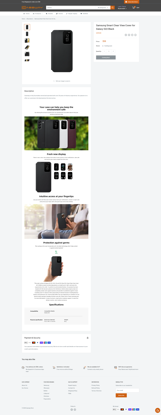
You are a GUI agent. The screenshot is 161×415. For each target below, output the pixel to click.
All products (30, 18)
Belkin (45, 390)
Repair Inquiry (72, 385)
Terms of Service (96, 390)
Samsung (98, 33)
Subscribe (121, 395)
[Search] (112, 7)
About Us (24, 385)
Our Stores (25, 388)
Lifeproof (46, 393)
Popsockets (47, 399)
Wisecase (46, 388)
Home (23, 18)
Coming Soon (106, 57)
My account (121, 8)
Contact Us (71, 388)
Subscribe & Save (133, 2)
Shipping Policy (72, 390)
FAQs (69, 393)
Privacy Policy (96, 385)
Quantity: (99, 51)
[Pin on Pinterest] (129, 35)
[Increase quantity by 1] (113, 51)
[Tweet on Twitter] (132, 35)
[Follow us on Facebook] (72, 409)
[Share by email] (135, 35)
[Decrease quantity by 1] (104, 51)
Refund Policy (96, 388)
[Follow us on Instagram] (75, 409)
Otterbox (46, 396)
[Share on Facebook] (126, 35)
